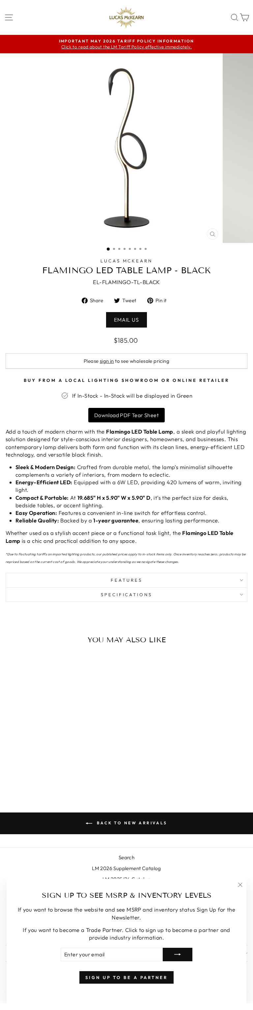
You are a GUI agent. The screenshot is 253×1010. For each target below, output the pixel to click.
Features (126, 580)
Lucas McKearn (126, 260)
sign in (107, 361)
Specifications (127, 594)
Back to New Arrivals (131, 822)
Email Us (126, 319)
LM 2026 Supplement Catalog (126, 868)
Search (126, 857)
